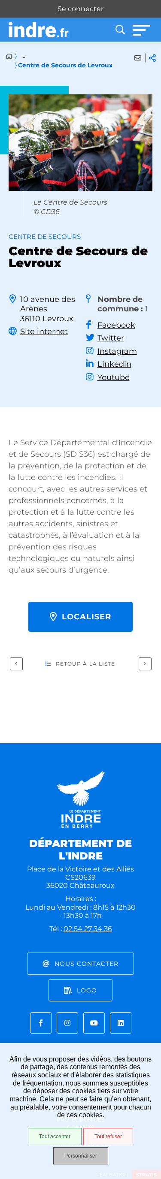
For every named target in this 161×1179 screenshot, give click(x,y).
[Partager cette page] (152, 58)
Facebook (116, 325)
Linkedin (114, 364)
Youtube (113, 377)
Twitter (110, 338)
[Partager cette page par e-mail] (137, 58)
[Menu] (141, 29)
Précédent (16, 663)
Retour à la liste (85, 663)
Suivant (145, 663)
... (23, 56)
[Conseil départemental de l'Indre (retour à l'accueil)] (39, 30)
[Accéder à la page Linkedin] (120, 1023)
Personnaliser (80, 1156)
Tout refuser (108, 1137)
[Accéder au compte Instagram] (67, 1023)
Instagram (117, 351)
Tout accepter (54, 1137)
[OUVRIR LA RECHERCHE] (120, 29)
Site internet (44, 331)
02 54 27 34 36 (88, 929)
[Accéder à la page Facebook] (41, 1023)
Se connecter (80, 9)
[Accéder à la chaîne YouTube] (94, 1023)
